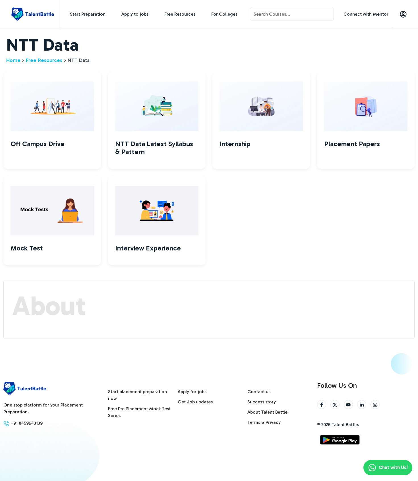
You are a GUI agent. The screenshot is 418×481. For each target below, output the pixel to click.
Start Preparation (87, 14)
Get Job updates (195, 402)
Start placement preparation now (137, 395)
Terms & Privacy (264, 422)
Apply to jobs (134, 14)
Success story (261, 402)
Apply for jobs (192, 391)
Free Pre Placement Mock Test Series (139, 412)
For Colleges (224, 14)
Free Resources (179, 14)
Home (13, 60)
